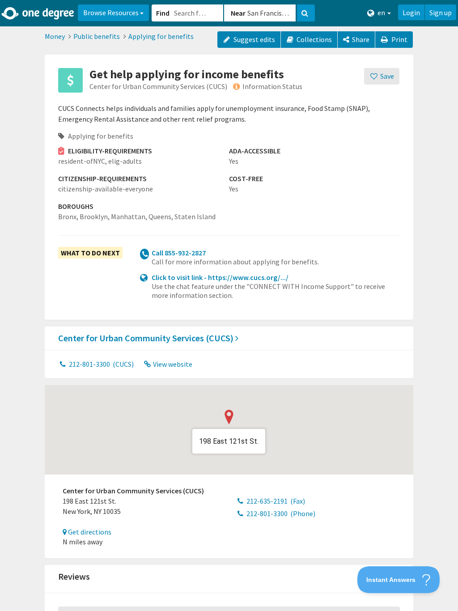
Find (163, 12)
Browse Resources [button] (111, 12)
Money (55, 36)
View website (172, 364)
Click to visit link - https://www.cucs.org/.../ (220, 277)
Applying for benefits (161, 36)
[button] (229, 305)
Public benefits (96, 36)
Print (398, 39)
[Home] (38, 13)
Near (238, 12)
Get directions (89, 531)
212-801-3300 (101, 364)
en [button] (381, 12)
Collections (313, 39)
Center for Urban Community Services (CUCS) (146, 338)
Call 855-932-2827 (179, 252)
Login (411, 12)
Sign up (440, 12)
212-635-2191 (275, 500)
